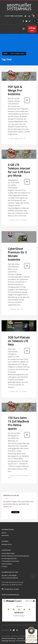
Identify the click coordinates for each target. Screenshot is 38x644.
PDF (24, 138)
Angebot (16, 138)
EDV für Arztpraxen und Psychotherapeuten (15, 556)
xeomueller (19, 72)
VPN (22, 309)
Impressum (20, 638)
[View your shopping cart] (33, 16)
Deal (21, 138)
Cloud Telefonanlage (8, 553)
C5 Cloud (4, 566)
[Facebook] (23, 21)
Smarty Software (7, 564)
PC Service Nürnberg (22, 641)
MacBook (25, 475)
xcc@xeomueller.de (12, 578)
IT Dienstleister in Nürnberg (10, 561)
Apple (17, 475)
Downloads (5, 535)
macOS (10, 477)
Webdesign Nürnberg (8, 641)
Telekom (24, 220)
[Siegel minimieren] (36, 630)
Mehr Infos (29, 601)
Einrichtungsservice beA (9, 558)
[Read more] (27, 103)
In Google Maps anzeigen (11, 589)
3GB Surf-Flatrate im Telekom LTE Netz (19, 340)
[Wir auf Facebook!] (10, 630)
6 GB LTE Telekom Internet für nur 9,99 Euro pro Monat (19, 170)
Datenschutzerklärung (9, 638)
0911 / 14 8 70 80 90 (17, 16)
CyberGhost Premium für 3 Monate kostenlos (17, 254)
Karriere (4, 533)
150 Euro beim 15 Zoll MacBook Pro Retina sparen (18, 423)
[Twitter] (26, 21)
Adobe (11, 138)
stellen (32, 29)
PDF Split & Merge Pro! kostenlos (15, 90)
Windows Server (7, 544)
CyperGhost (13, 309)
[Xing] (29, 21)
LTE (20, 220)
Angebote (11, 77)
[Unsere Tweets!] (13, 630)
